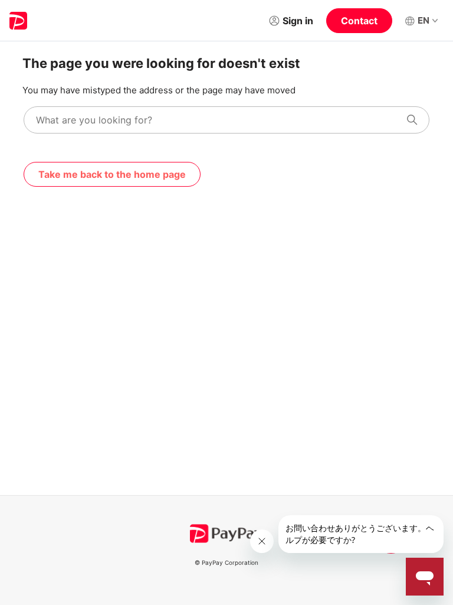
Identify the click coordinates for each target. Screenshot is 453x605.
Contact (359, 21)
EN (423, 20)
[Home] (18, 21)
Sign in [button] (298, 21)
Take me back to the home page (112, 174)
